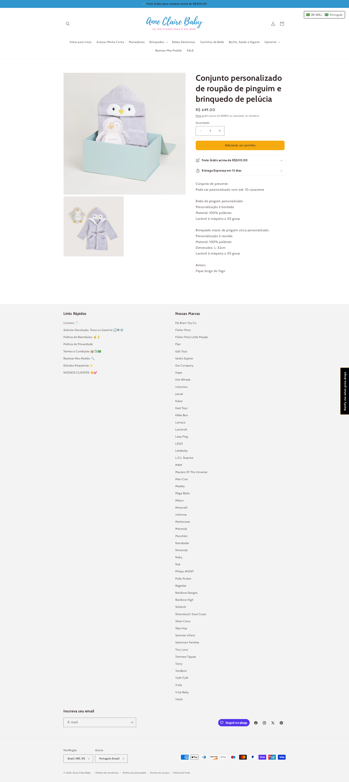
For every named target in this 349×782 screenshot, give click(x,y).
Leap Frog (181, 436)
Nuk (177, 564)
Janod (179, 394)
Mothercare (182, 521)
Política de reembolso (107, 772)
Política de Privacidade (78, 344)
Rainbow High (184, 600)
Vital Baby (182, 692)
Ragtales (180, 585)
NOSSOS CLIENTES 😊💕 (80, 372)
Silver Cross (182, 621)
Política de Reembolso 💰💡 (81, 337)
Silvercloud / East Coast (190, 614)
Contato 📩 (71, 323)
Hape (178, 372)
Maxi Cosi (181, 479)
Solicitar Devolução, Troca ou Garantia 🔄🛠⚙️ (93, 330)
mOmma (181, 514)
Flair (178, 344)
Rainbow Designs (186, 593)
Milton (179, 500)
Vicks (178, 685)
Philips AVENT (184, 571)
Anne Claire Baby (82, 772)
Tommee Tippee (185, 656)
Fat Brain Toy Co (186, 323)
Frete (199, 115)
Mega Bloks (182, 493)
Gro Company (184, 365)
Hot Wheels (183, 379)
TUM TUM (181, 678)
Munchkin (181, 536)
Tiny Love (181, 649)
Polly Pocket (183, 578)
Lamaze (180, 422)
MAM (178, 465)
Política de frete (181, 772)
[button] (67, 23)
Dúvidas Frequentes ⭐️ (78, 365)
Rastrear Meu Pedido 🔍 (79, 358)
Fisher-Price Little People (191, 337)
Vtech (179, 699)
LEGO (179, 443)
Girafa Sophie (184, 358)
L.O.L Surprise (184, 458)
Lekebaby (181, 450)
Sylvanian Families (187, 642)
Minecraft (181, 507)
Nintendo (181, 550)
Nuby (178, 557)
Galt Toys (181, 351)
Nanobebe (182, 543)
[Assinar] (131, 722)
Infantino (181, 387)
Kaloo (179, 401)
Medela (180, 486)
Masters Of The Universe (191, 472)
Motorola (181, 529)
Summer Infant (185, 635)
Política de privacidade (134, 772)
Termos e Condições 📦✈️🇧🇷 (82, 351)
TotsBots (181, 671)
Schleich (180, 607)
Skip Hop (181, 628)
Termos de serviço (159, 772)
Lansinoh (181, 429)
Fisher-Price (183, 330)
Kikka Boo (181, 415)
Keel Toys (181, 408)
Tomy (178, 664)
